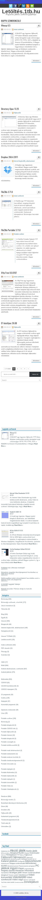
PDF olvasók (5, 648)
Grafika (3, 698)
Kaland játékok (9, 861)
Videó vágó (17, 879)
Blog (2, 614)
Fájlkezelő (6, 857)
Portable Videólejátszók (8, 789)
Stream (25, 873)
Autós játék (31, 851)
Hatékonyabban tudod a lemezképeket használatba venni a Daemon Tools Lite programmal (20, 579)
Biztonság (4, 599)
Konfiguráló (21, 861)
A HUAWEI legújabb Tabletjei (10, 584)
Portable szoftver (19, 234)
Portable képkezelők (7, 776)
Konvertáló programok (8, 704)
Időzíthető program (15, 859)
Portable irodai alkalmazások (10, 750)
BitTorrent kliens (5, 853)
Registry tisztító (8, 870)
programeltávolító (29, 868)
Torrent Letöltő (13, 875)
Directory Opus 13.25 (10, 109)
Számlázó (4, 655)
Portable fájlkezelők (7, 732)
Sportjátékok (5, 873)
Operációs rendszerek (8, 710)
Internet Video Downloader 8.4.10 (19, 493)
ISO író (34, 859)
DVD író (3, 855)
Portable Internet (6, 735)
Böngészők (4, 624)
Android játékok (6, 672)
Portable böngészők (7, 725)
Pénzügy (4, 651)
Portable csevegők (7, 742)
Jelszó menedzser (7, 606)
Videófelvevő (23, 875)
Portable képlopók (7, 769)
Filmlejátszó (11, 855)
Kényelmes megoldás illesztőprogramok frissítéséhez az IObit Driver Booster (19, 573)
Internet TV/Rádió (7, 636)
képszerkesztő (33, 861)
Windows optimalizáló (29, 879)
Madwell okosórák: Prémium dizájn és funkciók (16, 589)
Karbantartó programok (8, 816)
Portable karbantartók (8, 754)
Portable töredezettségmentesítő (11, 760)
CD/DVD (4, 682)
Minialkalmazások (12, 866)
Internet (3, 621)
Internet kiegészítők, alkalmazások (24, 161)
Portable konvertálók (7, 782)
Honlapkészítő (5, 631)
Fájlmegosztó (19, 857)
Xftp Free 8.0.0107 (9, 272)
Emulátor (4, 810)
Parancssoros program (27, 866)
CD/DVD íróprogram (7, 689)
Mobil (3, 665)
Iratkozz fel (35, 374)
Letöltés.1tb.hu (21, 11)
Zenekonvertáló (19, 882)
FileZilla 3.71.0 (7, 192)
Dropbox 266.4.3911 (9, 157)
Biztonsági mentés (7, 800)
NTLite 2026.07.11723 (16, 530)
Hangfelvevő (5, 859)
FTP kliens (20, 855)
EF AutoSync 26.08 (9, 323)
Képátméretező (5, 863)
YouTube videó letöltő (7, 882)
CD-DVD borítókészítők (8, 686)
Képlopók (4, 701)
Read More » (28, 506)
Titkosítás (4, 609)
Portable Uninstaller (7, 764)
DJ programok (5, 694)
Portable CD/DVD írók (8, 728)
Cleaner (26, 853)
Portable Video (6, 786)
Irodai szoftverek (19, 29)
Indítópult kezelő (26, 859)
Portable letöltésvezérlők (9, 745)
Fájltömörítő (29, 857)
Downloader (34, 853)
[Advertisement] (21, 87)
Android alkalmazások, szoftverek (12, 669)
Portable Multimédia (7, 772)
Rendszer (4, 796)
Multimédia (4, 679)
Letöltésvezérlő (6, 639)
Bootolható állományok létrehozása (12, 803)
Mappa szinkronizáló (17, 863)
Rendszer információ (24, 870)
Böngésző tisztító (17, 853)
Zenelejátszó (31, 881)
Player (21, 868)
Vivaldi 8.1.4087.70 (15, 512)
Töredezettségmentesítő (9, 820)
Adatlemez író (5, 851)
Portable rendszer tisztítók (9, 757)
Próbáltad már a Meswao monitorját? (13, 568)
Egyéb (3, 617)
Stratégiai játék (15, 872)
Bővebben (36, 61)
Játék (3, 662)
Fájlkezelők (17, 113)
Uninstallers (5, 826)
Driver (3, 806)
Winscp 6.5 (5, 25)
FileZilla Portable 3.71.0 (10, 230)
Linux (3, 713)
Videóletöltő (19, 877)
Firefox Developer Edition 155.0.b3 (20, 549)
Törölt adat (4, 823)
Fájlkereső (28, 855)
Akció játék (18, 850)
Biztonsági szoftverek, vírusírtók (11, 602)
